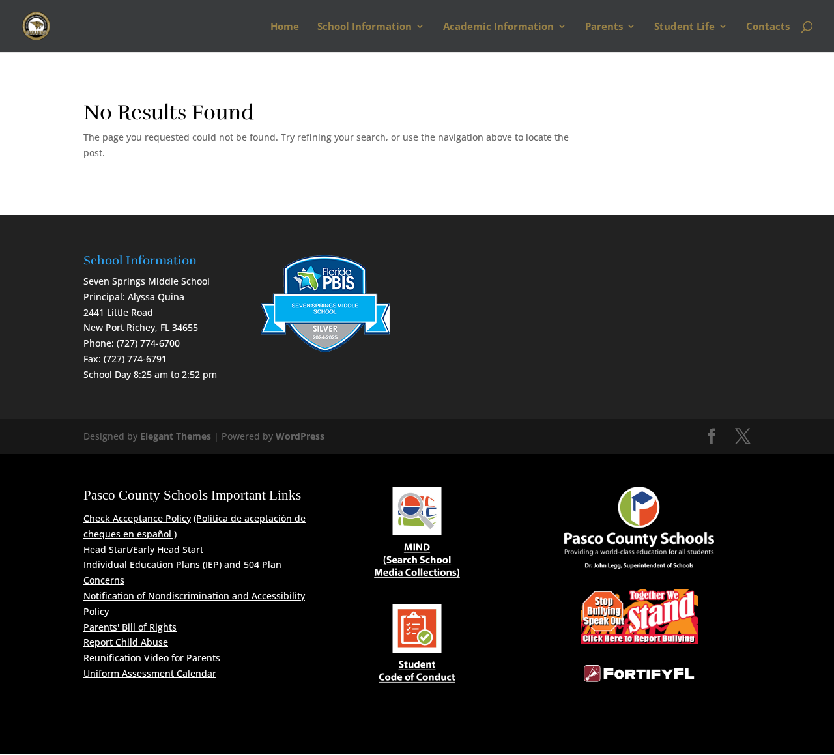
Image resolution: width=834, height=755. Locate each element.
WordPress (300, 436)
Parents (604, 27)
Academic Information (498, 27)
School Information (364, 27)
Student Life (684, 27)
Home (284, 27)
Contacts (768, 27)
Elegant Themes (175, 436)
